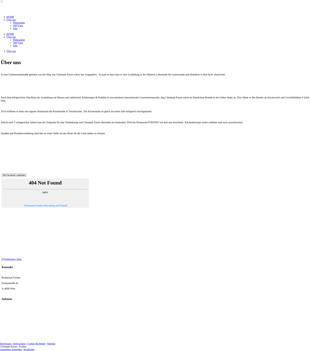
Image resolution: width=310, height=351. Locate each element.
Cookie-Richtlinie (36, 343)
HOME (10, 17)
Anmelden (5, 349)
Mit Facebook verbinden (14, 175)
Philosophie (19, 22)
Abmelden (16, 349)
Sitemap (51, 343)
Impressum (5, 343)
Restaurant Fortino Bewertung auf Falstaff (45, 205)
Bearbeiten (29, 349)
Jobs (15, 28)
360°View (18, 25)
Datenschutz (19, 343)
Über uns (11, 19)
